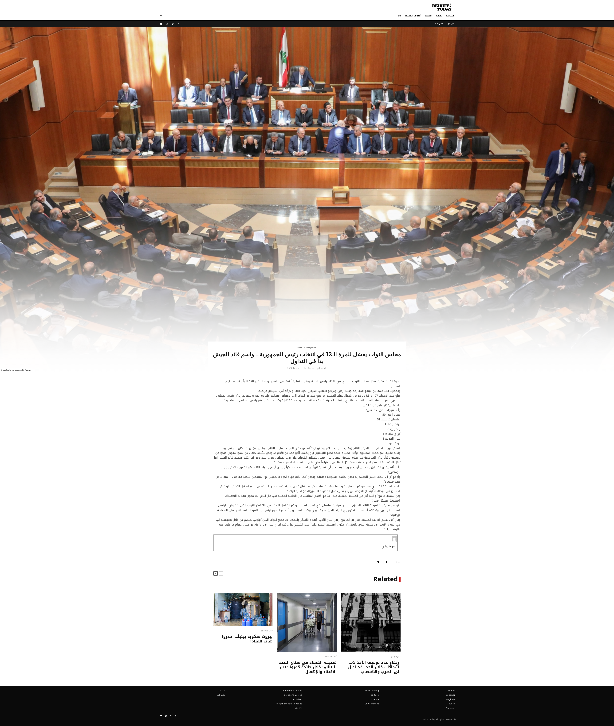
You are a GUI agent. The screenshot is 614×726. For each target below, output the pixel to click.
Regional (451, 699)
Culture (375, 695)
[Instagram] (167, 24)
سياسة (450, 16)
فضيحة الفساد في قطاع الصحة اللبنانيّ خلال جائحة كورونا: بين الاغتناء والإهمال (307, 667)
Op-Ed (298, 708)
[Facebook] (178, 24)
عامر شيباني (322, 368)
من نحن (450, 23)
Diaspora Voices (293, 695)
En (399, 16)
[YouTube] (161, 24)
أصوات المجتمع (413, 16)
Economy (451, 708)
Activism (297, 699)
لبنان (305, 368)
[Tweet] (378, 562)
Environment (372, 704)
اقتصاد (428, 16)
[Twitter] (173, 24)
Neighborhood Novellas (289, 704)
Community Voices (292, 691)
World (452, 704)
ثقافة (439, 16)
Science (374, 699)
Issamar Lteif (330, 656)
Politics (452, 691)
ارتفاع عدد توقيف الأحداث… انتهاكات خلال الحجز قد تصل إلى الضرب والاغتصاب (374, 667)
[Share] (386, 562)
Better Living (372, 691)
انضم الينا (439, 23)
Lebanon (451, 695)
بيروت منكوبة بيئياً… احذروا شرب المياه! (247, 639)
